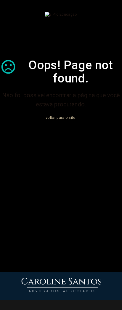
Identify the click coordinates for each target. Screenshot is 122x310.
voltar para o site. (61, 118)
